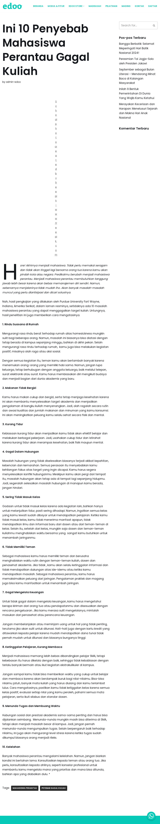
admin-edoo (13, 82)
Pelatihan (111, 6)
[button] (83, 6)
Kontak (139, 6)
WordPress (35, 820)
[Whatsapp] (151, 816)
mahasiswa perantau (25, 788)
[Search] (154, 25)
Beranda (38, 6)
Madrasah (95, 6)
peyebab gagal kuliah (54, 788)
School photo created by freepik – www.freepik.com (56, 178)
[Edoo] (13, 6)
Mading (126, 6)
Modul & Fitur (56, 6)
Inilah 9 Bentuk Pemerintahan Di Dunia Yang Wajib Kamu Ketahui (136, 93)
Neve (5, 820)
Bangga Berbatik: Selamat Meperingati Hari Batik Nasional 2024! (136, 48)
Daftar (152, 6)
